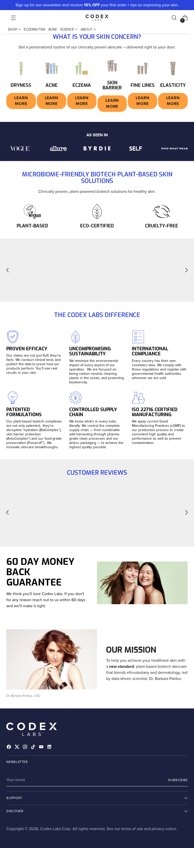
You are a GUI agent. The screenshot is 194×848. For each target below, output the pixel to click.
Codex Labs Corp (55, 828)
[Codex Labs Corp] (97, 18)
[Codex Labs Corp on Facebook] (9, 747)
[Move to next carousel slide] (186, 270)
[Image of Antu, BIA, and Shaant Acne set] (51, 68)
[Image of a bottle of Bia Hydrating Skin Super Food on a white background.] (21, 68)
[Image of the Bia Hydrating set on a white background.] (82, 68)
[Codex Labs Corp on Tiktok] (34, 747)
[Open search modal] (174, 18)
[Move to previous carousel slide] (7, 270)
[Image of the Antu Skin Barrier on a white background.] (172, 68)
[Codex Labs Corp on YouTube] (42, 747)
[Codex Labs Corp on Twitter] (17, 747)
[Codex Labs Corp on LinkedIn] (50, 747)
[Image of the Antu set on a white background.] (112, 65)
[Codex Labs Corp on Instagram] (25, 747)
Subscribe (178, 780)
